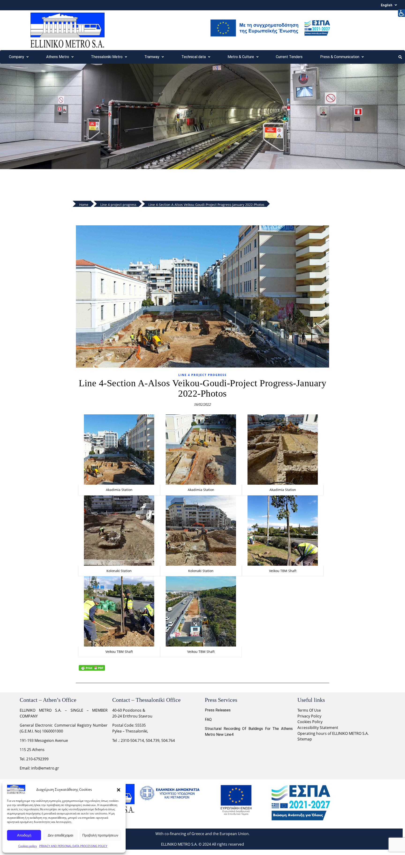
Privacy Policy (309, 716)
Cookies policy (27, 846)
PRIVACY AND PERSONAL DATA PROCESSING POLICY (73, 846)
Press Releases (218, 710)
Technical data (193, 57)
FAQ (208, 719)
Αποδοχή (24, 835)
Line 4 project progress (202, 375)
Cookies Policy (309, 721)
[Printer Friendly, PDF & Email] (92, 668)
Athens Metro (57, 57)
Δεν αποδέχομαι (60, 835)
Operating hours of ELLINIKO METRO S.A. (333, 733)
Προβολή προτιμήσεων (100, 835)
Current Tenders (289, 57)
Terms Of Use (309, 710)
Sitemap (304, 739)
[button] (118, 789)
